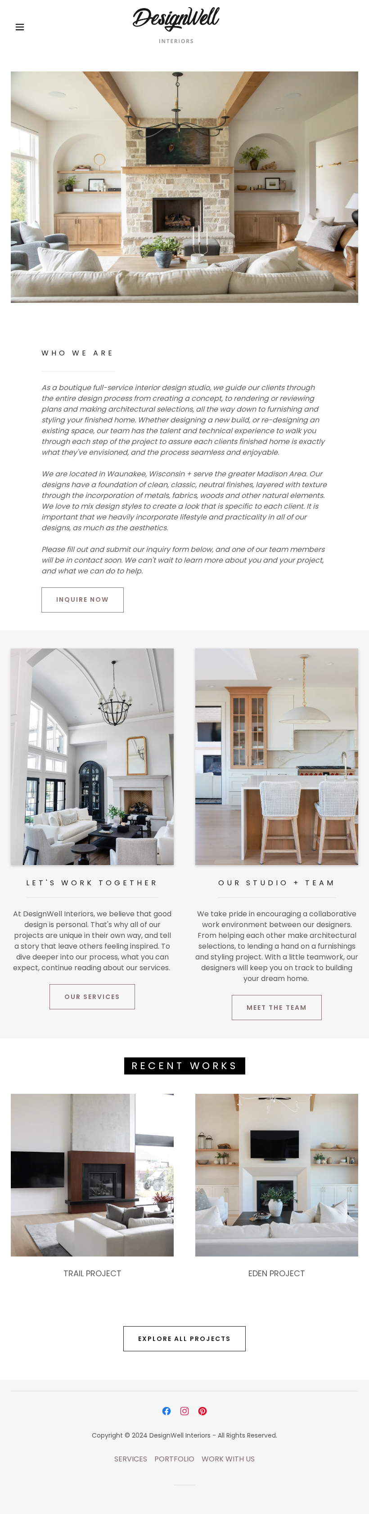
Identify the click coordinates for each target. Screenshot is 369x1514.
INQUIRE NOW (82, 599)
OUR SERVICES (92, 996)
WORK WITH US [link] (228, 1459)
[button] (20, 27)
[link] (176, 25)
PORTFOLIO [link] (174, 1459)
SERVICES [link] (130, 1459)
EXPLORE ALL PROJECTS (184, 1338)
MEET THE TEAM (276, 1007)
